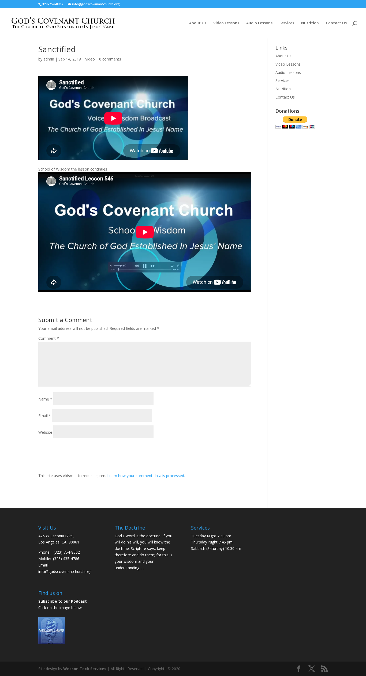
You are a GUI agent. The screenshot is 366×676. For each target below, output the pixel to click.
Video (90, 59)
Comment (48, 338)
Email (44, 415)
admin (48, 59)
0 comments (110, 59)
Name (45, 399)
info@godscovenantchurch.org (64, 571)
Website (45, 432)
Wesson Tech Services (84, 668)
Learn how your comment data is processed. (146, 475)
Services (286, 23)
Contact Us (336, 23)
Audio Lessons (259, 23)
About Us (197, 23)
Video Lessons (226, 23)
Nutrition (310, 23)
